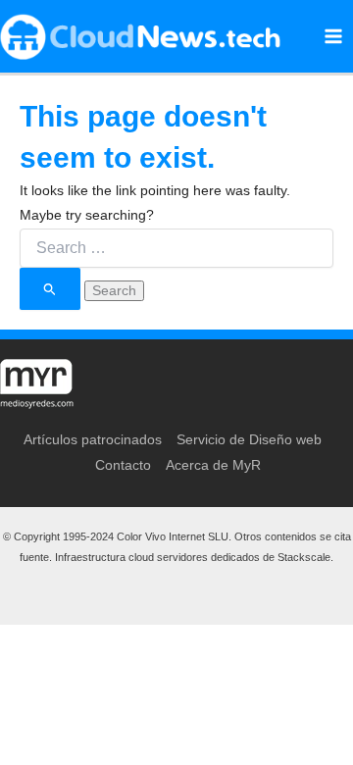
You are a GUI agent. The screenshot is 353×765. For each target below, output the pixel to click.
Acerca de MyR (213, 465)
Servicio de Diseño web (249, 439)
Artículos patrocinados (93, 439)
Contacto (123, 465)
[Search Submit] (50, 289)
